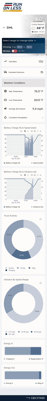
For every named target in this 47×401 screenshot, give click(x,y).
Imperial (7, 51)
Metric (21, 51)
